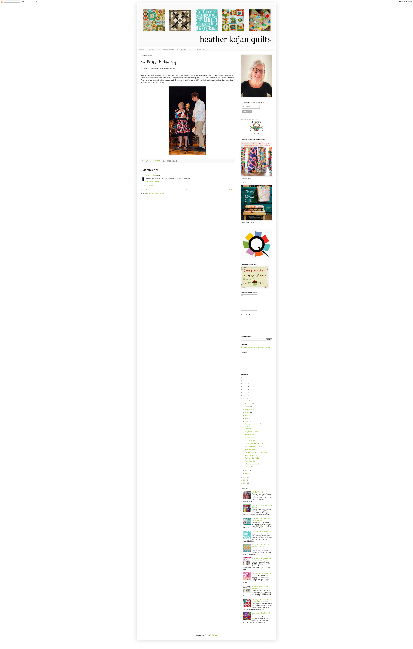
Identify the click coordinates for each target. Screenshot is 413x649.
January (247, 473)
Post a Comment (149, 185)
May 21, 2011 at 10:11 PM (154, 181)
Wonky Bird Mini (250, 461)
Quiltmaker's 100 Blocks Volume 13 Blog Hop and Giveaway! (262, 559)
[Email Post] (164, 161)
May (246, 421)
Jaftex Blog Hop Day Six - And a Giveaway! (262, 506)
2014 (245, 389)
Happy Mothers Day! (251, 455)
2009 (245, 480)
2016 (245, 384)
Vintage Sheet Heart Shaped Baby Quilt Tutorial (260, 546)
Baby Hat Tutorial (257, 492)
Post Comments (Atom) (156, 193)
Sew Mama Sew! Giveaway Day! (262, 573)
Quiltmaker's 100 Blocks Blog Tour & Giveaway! (261, 519)
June (246, 418)
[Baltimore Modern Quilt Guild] (256, 134)
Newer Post (144, 190)
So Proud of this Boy (251, 440)
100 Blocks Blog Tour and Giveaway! (260, 587)
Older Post (230, 190)
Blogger (214, 635)
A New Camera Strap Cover (253, 464)
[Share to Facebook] (174, 161)
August (247, 412)
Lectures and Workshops (167, 49)
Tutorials (150, 49)
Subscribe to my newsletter (253, 103)
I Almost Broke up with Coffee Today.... (257, 452)
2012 (245, 395)
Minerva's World (151, 175)
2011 (245, 398)
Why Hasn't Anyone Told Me (253, 446)
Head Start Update (250, 434)
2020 (245, 381)
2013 (245, 392)
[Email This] (168, 161)
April (247, 470)
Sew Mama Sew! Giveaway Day (261, 532)
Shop (192, 49)
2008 (245, 483)
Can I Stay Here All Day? (252, 458)
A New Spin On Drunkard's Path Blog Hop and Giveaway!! (262, 601)
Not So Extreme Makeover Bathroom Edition (256, 428)
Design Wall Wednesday (252, 432)
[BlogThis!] (170, 161)
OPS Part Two (249, 437)
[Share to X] (172, 161)
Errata (183, 49)
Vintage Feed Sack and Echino (254, 443)
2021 (245, 378)
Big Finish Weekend (251, 449)
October (247, 407)
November (248, 404)
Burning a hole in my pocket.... (254, 424)
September (248, 410)
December (248, 401)
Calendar (201, 49)
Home (141, 49)
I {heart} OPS (249, 467)
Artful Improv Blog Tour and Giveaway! (261, 614)
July (246, 415)
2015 (245, 386)
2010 (245, 477)
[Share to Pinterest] (176, 161)
